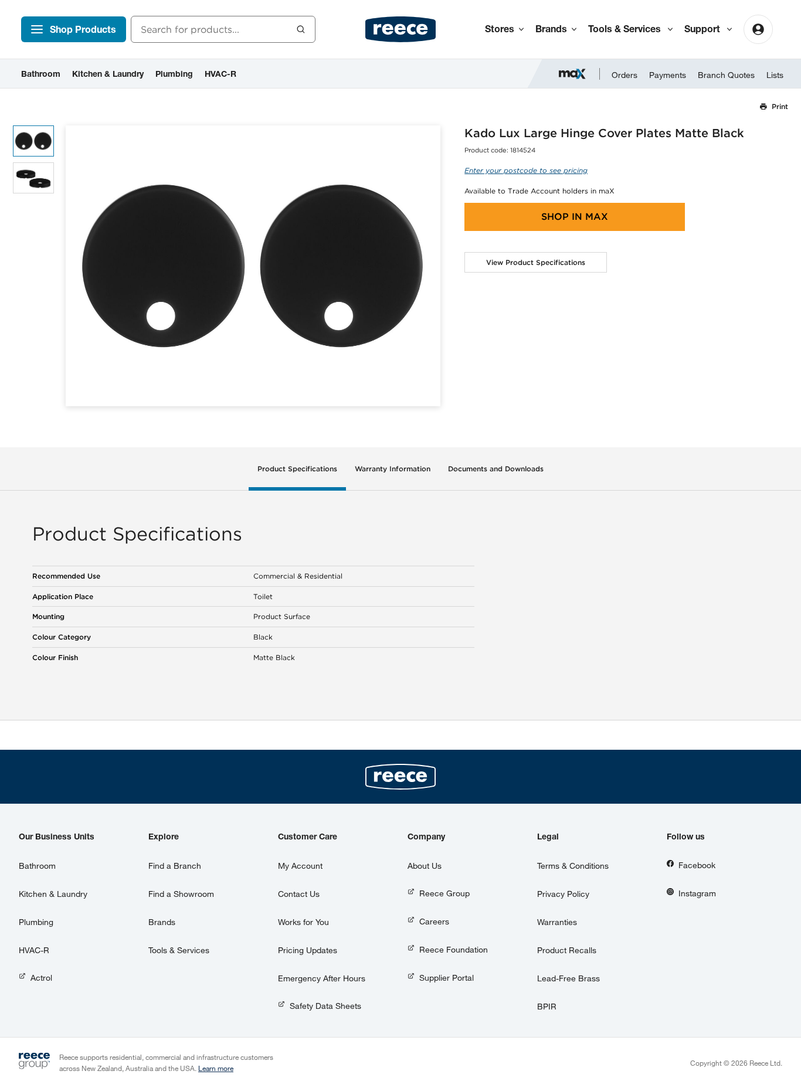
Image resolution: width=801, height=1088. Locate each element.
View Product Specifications (535, 262)
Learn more (215, 1068)
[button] (427, 266)
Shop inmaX (574, 216)
